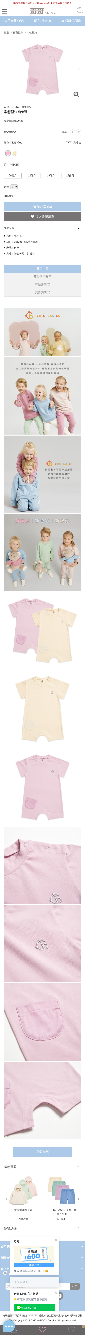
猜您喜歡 (10, 1166)
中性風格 (32, 32)
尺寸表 (77, 142)
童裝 (6, 32)
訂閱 (74, 1286)
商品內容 (42, 268)
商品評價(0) (42, 284)
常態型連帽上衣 (23, 1210)
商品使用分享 (42, 276)
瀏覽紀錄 (10, 1228)
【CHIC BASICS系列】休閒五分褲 (61, 1212)
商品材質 (9, 227)
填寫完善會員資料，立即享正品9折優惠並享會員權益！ (42, 3)
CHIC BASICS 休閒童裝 (18, 106)
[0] (71, 1330)
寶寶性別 (18, 32)
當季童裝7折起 (14, 20)
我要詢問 (42, 292)
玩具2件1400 (42, 20)
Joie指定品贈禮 (71, 20)
